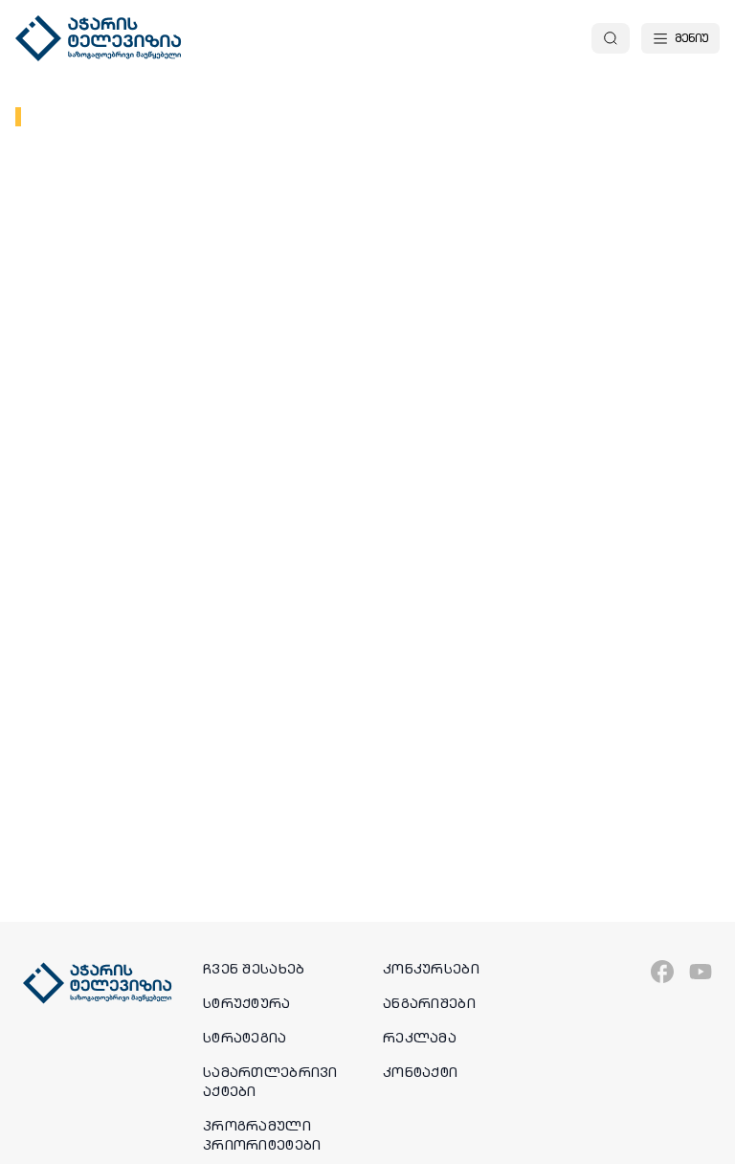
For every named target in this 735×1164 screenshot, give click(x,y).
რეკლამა (420, 1037)
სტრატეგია (245, 1037)
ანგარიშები (429, 1003)
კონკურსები (431, 968)
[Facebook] (662, 971)
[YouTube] (700, 971)
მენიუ (691, 38)
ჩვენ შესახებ (253, 968)
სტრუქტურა (247, 1003)
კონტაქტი (420, 1072)
